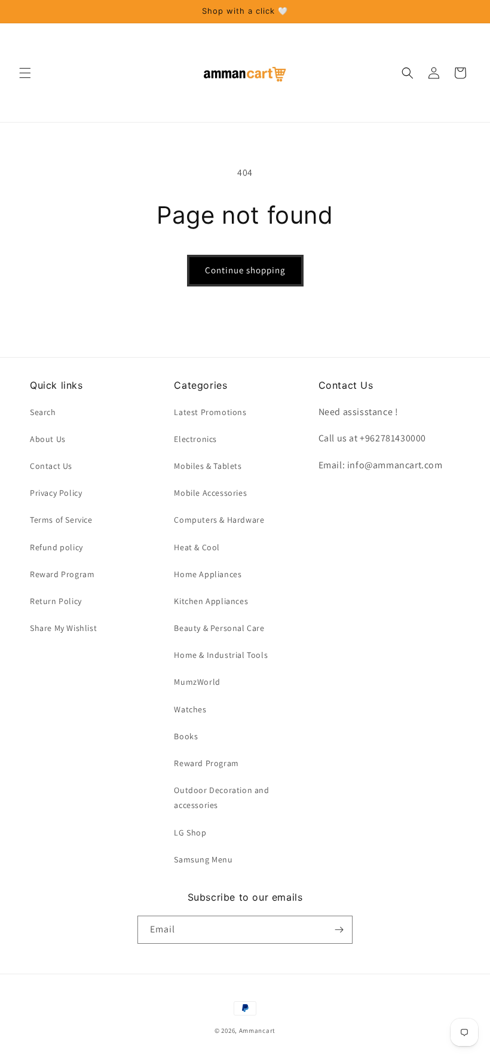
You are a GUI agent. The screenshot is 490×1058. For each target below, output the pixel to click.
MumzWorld (197, 681)
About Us (48, 439)
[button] (25, 73)
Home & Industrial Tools (221, 655)
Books (186, 736)
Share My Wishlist (63, 628)
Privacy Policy (56, 492)
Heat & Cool (197, 547)
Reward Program (62, 574)
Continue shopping (245, 270)
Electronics (195, 439)
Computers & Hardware (219, 519)
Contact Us (51, 466)
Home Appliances (207, 574)
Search (43, 412)
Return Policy (56, 601)
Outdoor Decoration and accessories (221, 797)
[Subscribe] (339, 930)
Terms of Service (61, 519)
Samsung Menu (203, 859)
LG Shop (190, 832)
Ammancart (257, 1030)
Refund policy (56, 547)
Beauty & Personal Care (219, 628)
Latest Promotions (210, 412)
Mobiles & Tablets (207, 466)
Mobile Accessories (210, 492)
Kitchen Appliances (211, 601)
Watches (190, 709)
